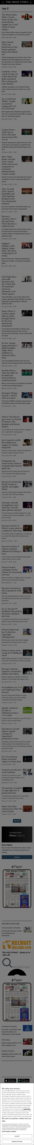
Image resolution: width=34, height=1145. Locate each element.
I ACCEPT (17, 1136)
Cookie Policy (27, 1109)
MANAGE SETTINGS (17, 1141)
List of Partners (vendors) (9, 1131)
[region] (17, 1114)
